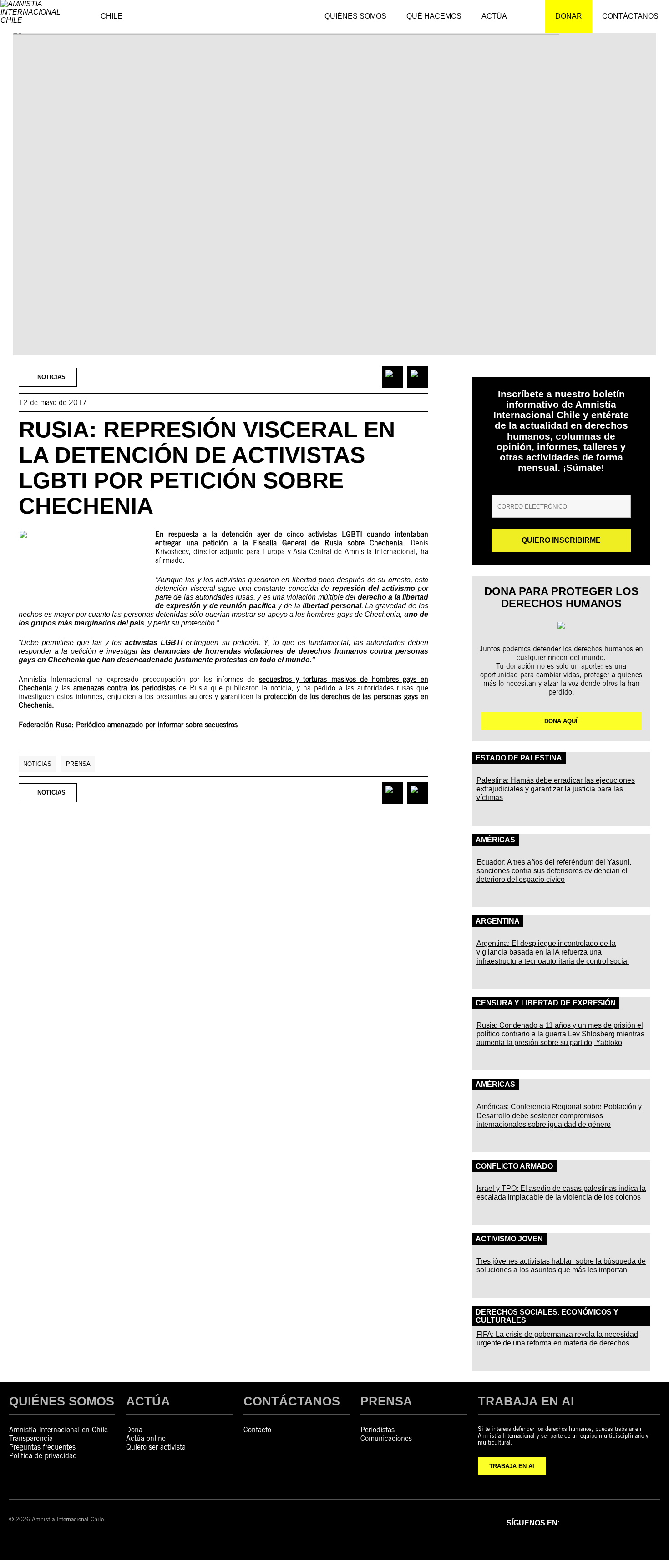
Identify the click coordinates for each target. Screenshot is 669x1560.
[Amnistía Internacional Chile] (39, 16)
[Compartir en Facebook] (392, 377)
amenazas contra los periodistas (124, 688)
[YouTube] (651, 1522)
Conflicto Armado (514, 1166)
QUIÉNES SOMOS (61, 1401)
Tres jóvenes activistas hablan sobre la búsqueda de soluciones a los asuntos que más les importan (561, 1265)
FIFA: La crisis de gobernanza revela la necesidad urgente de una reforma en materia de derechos (557, 1338)
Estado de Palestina (519, 758)
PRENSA (386, 1401)
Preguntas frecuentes (42, 1447)
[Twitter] (627, 1522)
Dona (134, 1429)
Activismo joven (509, 1239)
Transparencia (31, 1438)
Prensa (78, 763)
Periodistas (377, 1429)
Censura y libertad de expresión (546, 1003)
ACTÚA (148, 1401)
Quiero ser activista (156, 1447)
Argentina (498, 921)
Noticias (37, 763)
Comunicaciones (386, 1438)
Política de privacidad (43, 1455)
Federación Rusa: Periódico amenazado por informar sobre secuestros (128, 724)
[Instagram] (603, 1522)
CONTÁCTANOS (291, 1401)
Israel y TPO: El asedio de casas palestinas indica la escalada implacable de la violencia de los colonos (561, 1193)
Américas (495, 840)
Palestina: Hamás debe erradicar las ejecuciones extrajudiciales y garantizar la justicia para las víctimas (555, 788)
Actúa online (146, 1438)
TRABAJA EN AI (511, 1466)
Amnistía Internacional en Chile (58, 1429)
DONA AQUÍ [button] (561, 721)
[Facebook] (580, 1522)
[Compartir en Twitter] (417, 377)
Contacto (257, 1429)
